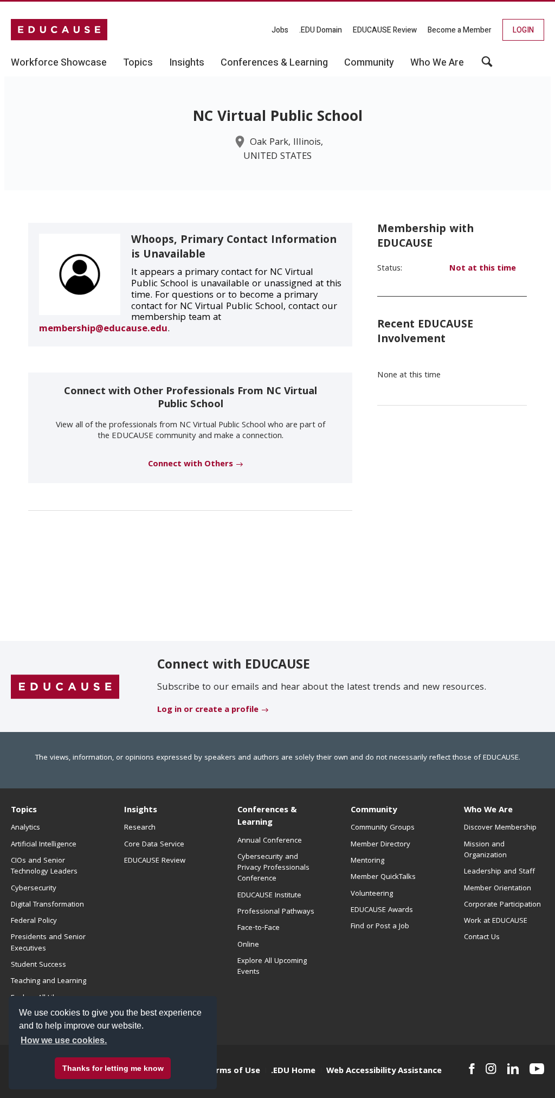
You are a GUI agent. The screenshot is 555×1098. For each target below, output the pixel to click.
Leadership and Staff (499, 872)
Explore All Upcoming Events (272, 966)
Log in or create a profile (208, 710)
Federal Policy (34, 921)
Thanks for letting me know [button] (113, 1068)
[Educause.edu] (65, 687)
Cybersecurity (33, 889)
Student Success (38, 965)
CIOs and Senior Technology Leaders (44, 866)
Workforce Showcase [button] (59, 63)
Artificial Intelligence (43, 845)
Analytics (25, 828)
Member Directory (380, 845)
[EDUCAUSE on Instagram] (491, 1068)
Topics (24, 811)
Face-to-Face (258, 928)
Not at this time (482, 269)
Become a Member (460, 30)
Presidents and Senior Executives (48, 943)
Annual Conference (269, 841)
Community (374, 811)
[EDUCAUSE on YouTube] (537, 1068)
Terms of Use (233, 1071)
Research (140, 828)
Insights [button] (186, 63)
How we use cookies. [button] (64, 1040)
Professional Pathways (275, 912)
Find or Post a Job (380, 927)
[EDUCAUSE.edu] (59, 30)
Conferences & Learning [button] (274, 63)
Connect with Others (190, 464)
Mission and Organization (485, 850)
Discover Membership (500, 828)
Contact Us (482, 937)
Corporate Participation (502, 905)
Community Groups (383, 828)
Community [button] (369, 63)
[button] (487, 65)
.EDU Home (293, 1071)
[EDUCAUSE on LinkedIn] (513, 1068)
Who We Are (488, 811)
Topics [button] (138, 63)
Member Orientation (497, 889)
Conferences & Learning (267, 817)
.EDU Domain (320, 30)
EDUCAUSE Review (385, 30)
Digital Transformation (47, 905)
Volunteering (372, 894)
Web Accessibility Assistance (384, 1071)
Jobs (280, 30)
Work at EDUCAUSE (495, 921)
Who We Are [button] (437, 63)
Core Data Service (154, 845)
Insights (140, 811)
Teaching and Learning (48, 981)
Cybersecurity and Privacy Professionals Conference (273, 868)
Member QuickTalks (383, 877)
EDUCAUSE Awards (382, 910)
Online (248, 945)
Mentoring (367, 861)
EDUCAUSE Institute (269, 896)
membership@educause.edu (103, 329)
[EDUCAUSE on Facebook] (472, 1068)
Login (523, 30)
